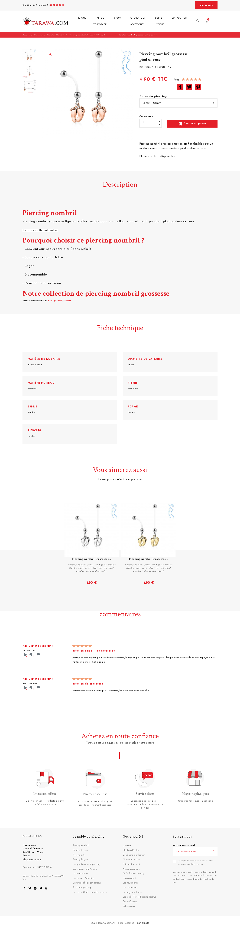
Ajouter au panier (192, 124)
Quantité (146, 116)
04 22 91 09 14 (56, 5)
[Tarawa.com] (45, 21)
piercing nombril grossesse (60, 301)
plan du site (143, 922)
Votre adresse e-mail (184, 845)
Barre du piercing (153, 96)
